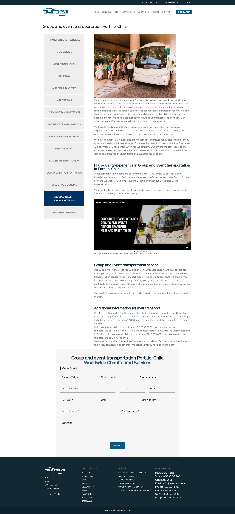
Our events (129, 12)
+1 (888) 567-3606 (170, 494)
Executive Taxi (64, 148)
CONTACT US (51, 485)
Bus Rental (64, 76)
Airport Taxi (64, 100)
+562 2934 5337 (150, 2)
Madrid (85, 483)
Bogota (86, 473)
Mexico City (88, 487)
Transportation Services (64, 40)
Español (189, 2)
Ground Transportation (64, 112)
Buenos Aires (88, 476)
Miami (84, 490)
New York (87, 494)
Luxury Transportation (64, 161)
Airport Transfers (64, 88)
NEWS (47, 481)
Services (106, 12)
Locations (143, 12)
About (155, 12)
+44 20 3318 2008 (173, 497)
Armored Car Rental (64, 212)
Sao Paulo (87, 501)
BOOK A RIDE (184, 12)
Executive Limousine (64, 185)
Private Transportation (64, 136)
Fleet (117, 12)
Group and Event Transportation (64, 199)
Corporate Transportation (64, 173)
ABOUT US (50, 478)
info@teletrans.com (171, 2)
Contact (167, 12)
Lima (84, 480)
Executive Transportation (64, 124)
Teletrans (152, 253)
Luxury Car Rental (64, 64)
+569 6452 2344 (169, 490)
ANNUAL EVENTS (52, 488)
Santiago (87, 497)
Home (96, 12)
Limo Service (64, 52)
